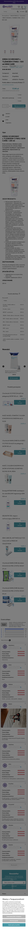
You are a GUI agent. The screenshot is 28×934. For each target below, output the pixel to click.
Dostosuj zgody (14, 920)
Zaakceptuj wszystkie (14, 925)
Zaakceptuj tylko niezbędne (14, 916)
